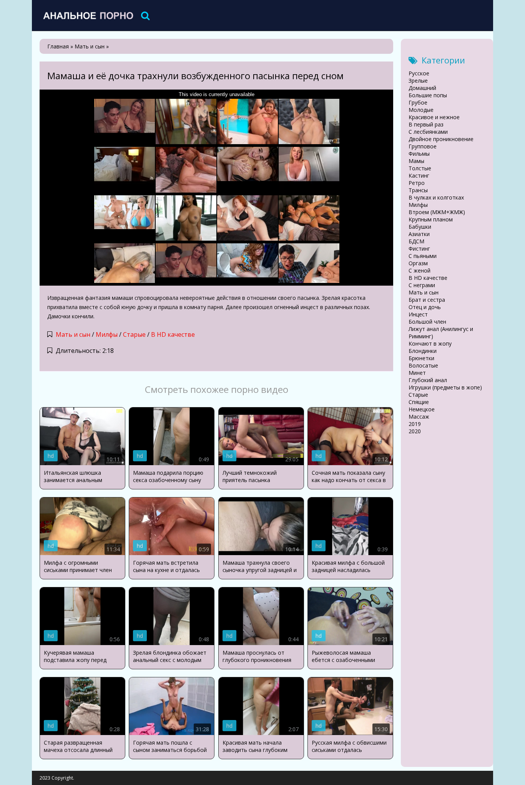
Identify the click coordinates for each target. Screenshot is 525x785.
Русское (419, 73)
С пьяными (423, 255)
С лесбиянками (428, 131)
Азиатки (419, 234)
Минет (417, 372)
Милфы (107, 334)
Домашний (422, 87)
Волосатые (423, 365)
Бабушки (420, 226)
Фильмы (419, 153)
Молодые (421, 109)
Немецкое (422, 409)
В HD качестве (173, 334)
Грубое (418, 102)
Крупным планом (431, 219)
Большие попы (428, 95)
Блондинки (423, 350)
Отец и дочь (425, 307)
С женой (419, 270)
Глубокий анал (428, 380)
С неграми (422, 285)
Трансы (418, 190)
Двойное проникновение (441, 139)
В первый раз (426, 124)
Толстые (420, 168)
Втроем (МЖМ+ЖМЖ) (437, 212)
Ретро (417, 182)
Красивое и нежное (434, 117)
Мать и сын (73, 334)
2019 (415, 423)
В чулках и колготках (436, 197)
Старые (134, 334)
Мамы (416, 161)
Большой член (427, 321)
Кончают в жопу (430, 343)
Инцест (418, 314)
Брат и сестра (427, 299)
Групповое (423, 146)
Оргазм (418, 263)
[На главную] (88, 15)
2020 (415, 431)
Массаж (419, 416)
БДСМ (416, 241)
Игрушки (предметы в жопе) (445, 387)
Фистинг (419, 248)
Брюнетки (421, 358)
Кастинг (419, 175)
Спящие (419, 402)
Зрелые (418, 80)
